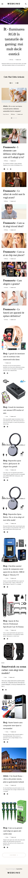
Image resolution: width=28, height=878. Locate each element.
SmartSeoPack (19, 868)
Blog (3, 662)
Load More (13, 855)
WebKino (14, 4)
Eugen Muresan (6, 114)
